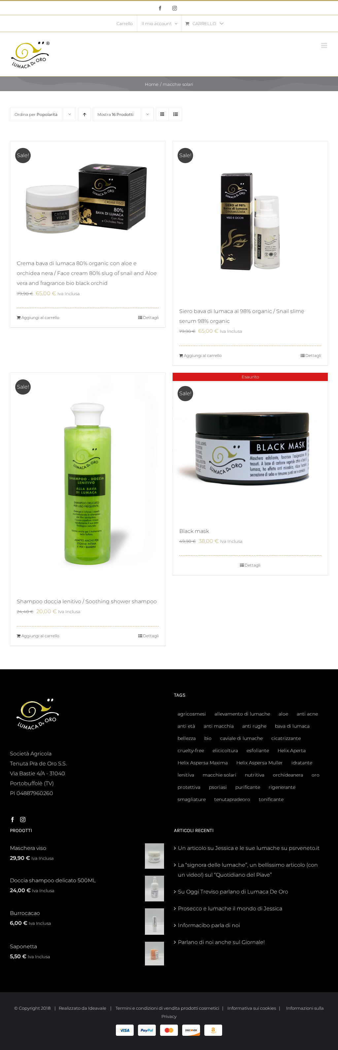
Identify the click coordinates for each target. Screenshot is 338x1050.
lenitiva (186, 775)
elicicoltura (225, 750)
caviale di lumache (241, 738)
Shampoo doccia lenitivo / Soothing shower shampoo (87, 601)
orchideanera (288, 775)
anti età (186, 726)
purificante (247, 787)
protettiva (189, 787)
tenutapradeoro (232, 799)
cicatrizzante (286, 738)
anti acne (307, 714)
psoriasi (218, 787)
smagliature (192, 799)
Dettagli (151, 317)
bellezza (187, 738)
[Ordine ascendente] (84, 114)
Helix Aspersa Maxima (203, 763)
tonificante (271, 799)
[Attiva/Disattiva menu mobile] (324, 45)
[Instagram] (22, 819)
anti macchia (219, 726)
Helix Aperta (292, 750)
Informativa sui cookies (251, 1008)
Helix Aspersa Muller (259, 763)
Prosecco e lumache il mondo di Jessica (230, 908)
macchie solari (219, 775)
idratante (301, 763)
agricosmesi (192, 714)
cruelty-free (191, 750)
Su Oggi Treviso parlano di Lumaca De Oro (233, 892)
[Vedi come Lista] (175, 114)
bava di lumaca (292, 726)
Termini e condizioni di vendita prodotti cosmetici (167, 1008)
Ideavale (97, 1008)
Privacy (169, 1016)
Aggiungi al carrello (40, 317)
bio (208, 738)
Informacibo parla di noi (209, 925)
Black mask (194, 531)
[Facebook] (12, 819)
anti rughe (254, 726)
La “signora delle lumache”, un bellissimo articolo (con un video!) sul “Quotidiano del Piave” (248, 870)
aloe (283, 714)
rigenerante (282, 787)
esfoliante (258, 750)
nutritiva (254, 775)
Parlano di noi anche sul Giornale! (221, 942)
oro (316, 775)
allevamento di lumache (242, 714)
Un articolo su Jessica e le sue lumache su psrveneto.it (249, 848)
